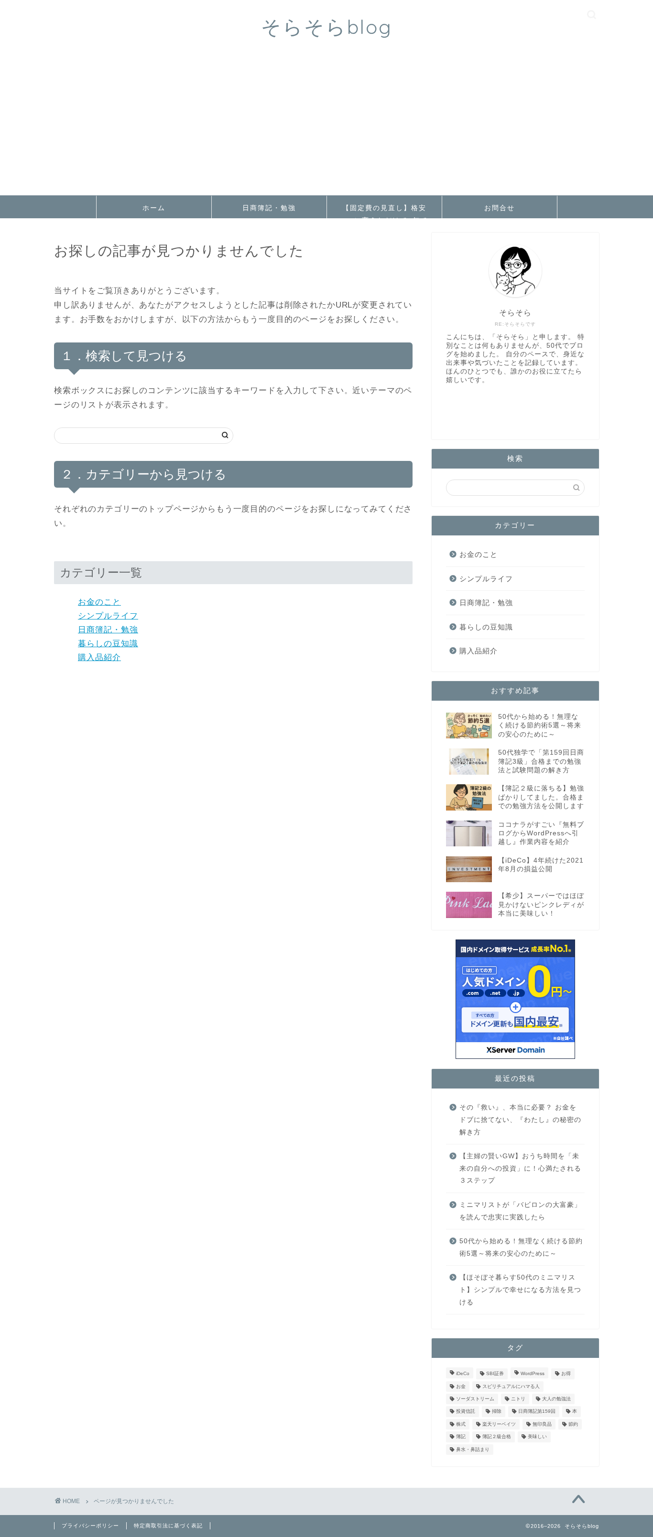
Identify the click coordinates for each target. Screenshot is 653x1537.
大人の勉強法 (556, 1398)
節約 (573, 1424)
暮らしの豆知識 (108, 643)
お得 (566, 1374)
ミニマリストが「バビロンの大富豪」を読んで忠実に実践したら (520, 1211)
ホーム (153, 207)
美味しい (537, 1437)
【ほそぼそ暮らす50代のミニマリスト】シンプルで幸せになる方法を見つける (520, 1289)
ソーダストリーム (475, 1398)
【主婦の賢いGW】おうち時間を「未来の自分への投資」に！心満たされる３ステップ (520, 1168)
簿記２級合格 (496, 1437)
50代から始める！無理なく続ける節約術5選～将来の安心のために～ (521, 1247)
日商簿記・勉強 (269, 207)
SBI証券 (495, 1374)
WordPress (532, 1374)
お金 (461, 1386)
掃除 (496, 1411)
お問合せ (499, 207)
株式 (461, 1424)
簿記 (461, 1437)
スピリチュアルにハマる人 (511, 1386)
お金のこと (99, 602)
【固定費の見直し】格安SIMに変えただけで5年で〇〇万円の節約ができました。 (384, 210)
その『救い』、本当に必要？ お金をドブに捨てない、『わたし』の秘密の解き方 (520, 1119)
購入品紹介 (99, 657)
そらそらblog (326, 26)
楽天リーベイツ (499, 1424)
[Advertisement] (326, 124)
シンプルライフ (108, 615)
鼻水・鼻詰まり (473, 1449)
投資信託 (465, 1411)
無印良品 (542, 1424)
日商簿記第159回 (536, 1411)
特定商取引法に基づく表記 (168, 1525)
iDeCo (462, 1374)
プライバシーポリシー (90, 1525)
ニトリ (518, 1398)
